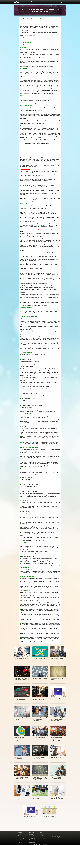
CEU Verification (21, 839)
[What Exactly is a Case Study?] (31, 822)
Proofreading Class (32, 839)
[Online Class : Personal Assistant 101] (40, 763)
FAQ (19, 842)
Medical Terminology (32, 834)
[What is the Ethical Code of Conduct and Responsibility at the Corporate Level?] (22, 684)
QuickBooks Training (32, 838)
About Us (41, 834)
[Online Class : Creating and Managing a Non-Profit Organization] (40, 723)
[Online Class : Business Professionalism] (40, 743)
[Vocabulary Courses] (22, 802)
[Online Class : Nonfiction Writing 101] (40, 802)
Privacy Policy (42, 839)
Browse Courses (35, 1)
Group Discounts (21, 838)
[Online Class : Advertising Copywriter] (22, 723)
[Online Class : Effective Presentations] (22, 763)
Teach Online (42, 835)
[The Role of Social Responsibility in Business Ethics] (22, 743)
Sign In (19, 834)
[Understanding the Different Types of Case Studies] (22, 664)
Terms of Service (43, 838)
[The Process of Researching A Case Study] (49, 822)
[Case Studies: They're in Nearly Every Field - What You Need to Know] (58, 743)
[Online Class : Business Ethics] (58, 684)
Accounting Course (32, 835)
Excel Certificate (32, 842)
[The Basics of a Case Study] (40, 684)
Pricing (19, 835)
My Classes (46, 1)
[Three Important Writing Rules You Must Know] (58, 664)
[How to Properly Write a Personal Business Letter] (58, 802)
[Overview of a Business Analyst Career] (40, 664)
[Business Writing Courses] (58, 763)
